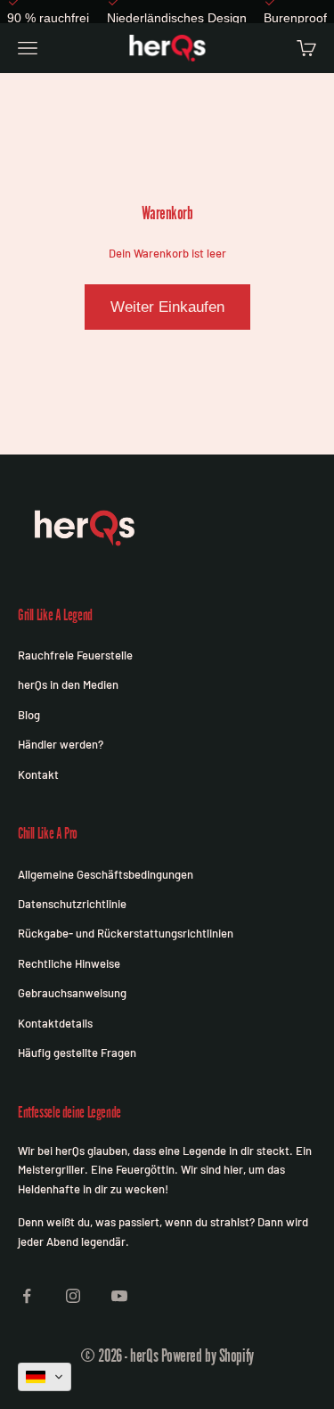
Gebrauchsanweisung (72, 993)
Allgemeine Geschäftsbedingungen (105, 874)
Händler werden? (60, 744)
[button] (44, 1377)
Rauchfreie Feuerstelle (75, 655)
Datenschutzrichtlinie (72, 904)
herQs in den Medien (68, 684)
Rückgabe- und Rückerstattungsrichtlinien (125, 933)
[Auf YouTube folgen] (119, 1296)
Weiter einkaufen (167, 307)
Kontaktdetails (55, 1023)
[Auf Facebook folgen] (27, 1296)
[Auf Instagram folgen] (73, 1296)
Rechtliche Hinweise (69, 963)
